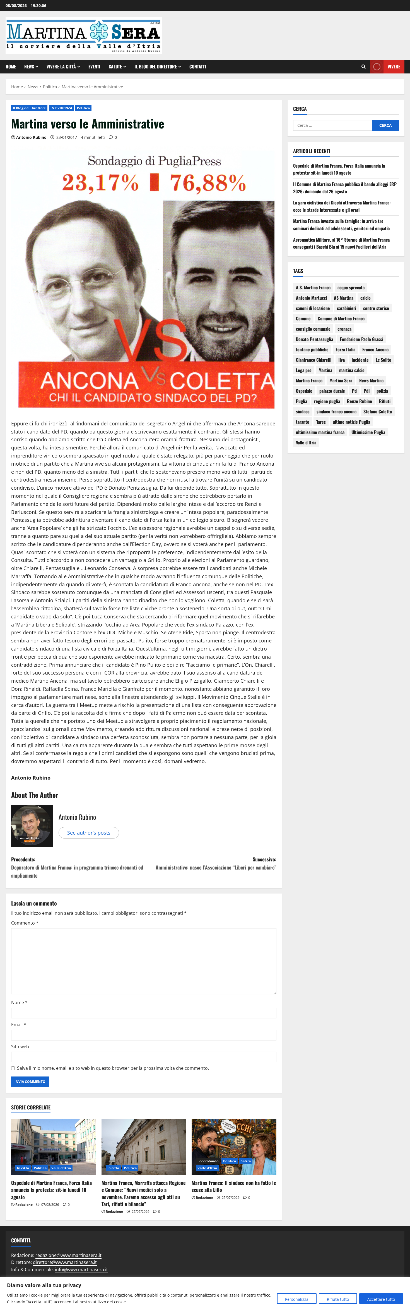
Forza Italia (345, 349)
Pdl (367, 390)
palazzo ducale (332, 390)
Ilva (341, 359)
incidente (360, 359)
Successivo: (216, 863)
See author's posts (88, 832)
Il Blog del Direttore (155, 66)
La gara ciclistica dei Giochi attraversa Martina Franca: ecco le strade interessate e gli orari (341, 206)
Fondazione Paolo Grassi (361, 339)
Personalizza (296, 1299)
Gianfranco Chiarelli (313, 359)
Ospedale (304, 390)
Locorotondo (207, 1161)
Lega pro (304, 370)
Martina (325, 370)
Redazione (24, 1204)
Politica (83, 108)
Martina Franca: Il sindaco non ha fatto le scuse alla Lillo (234, 1186)
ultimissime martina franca (320, 432)
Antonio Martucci (311, 297)
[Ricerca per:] (332, 125)
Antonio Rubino (31, 137)
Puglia (301, 401)
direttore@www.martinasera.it (65, 1262)
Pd (354, 390)
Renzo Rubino (359, 401)
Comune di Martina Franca (341, 318)
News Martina (371, 380)
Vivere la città (61, 66)
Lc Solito (383, 359)
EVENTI (94, 66)
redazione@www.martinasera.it (68, 1255)
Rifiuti (384, 401)
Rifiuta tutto (338, 1299)
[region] (205, 1293)
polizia (382, 390)
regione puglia (327, 401)
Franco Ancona (375, 349)
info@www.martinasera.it (81, 1269)
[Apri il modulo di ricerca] (363, 66)
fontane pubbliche (312, 349)
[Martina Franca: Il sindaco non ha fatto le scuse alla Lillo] (234, 1147)
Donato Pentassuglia (314, 339)
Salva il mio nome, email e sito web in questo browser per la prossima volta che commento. (113, 1068)
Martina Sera (340, 380)
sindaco (303, 411)
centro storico (376, 308)
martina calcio (352, 370)
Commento (24, 923)
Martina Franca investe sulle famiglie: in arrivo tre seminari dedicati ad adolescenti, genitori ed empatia (341, 225)
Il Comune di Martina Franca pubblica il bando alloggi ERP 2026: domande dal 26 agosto (345, 188)
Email (18, 1024)
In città (23, 1168)
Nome (19, 1002)
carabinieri (346, 308)
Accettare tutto (381, 1299)
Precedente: (77, 867)
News (29, 66)
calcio (365, 297)
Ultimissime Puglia (368, 432)
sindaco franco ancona (336, 411)
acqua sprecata (351, 287)
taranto (302, 421)
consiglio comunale (313, 328)
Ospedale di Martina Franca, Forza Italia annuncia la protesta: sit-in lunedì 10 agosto (51, 1189)
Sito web (20, 1047)
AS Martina (343, 297)
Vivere (394, 66)
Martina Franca (309, 380)
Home (11, 66)
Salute (115, 66)
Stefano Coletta (377, 411)
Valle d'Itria (61, 1168)
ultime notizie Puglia (351, 421)
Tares (321, 421)
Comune (303, 318)
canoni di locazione (313, 308)
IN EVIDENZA (61, 108)
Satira (246, 1161)
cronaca (344, 328)
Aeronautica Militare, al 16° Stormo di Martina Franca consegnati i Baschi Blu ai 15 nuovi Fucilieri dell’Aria (341, 243)
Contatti (197, 66)
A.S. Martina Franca (313, 287)
